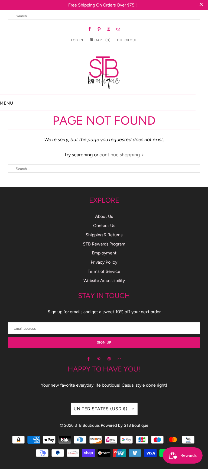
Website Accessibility (104, 280)
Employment (104, 252)
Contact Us (104, 225)
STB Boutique (86, 425)
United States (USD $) (101, 408)
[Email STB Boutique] (118, 29)
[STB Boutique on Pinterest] (99, 29)
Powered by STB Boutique (124, 425)
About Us (104, 216)
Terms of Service (104, 271)
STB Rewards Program (104, 244)
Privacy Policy (104, 262)
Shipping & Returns (104, 234)
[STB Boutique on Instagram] (108, 29)
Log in (77, 40)
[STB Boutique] (104, 71)
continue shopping (120, 155)
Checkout (127, 40)
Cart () (101, 40)
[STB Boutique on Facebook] (89, 29)
